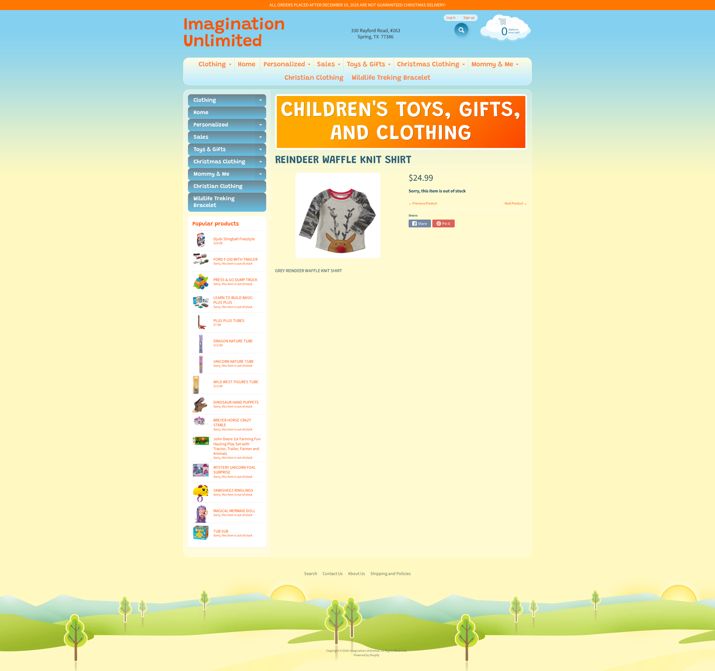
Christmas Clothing (431, 66)
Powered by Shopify (366, 655)
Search (310, 574)
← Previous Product (423, 203)
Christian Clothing (314, 78)
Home (246, 64)
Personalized (288, 66)
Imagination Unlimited (234, 34)
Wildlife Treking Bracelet (391, 78)
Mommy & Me (495, 66)
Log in (451, 18)
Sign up (469, 18)
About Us (356, 574)
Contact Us (333, 574)
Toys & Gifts (369, 66)
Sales (329, 66)
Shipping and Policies (390, 574)
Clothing (216, 66)
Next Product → (516, 203)
